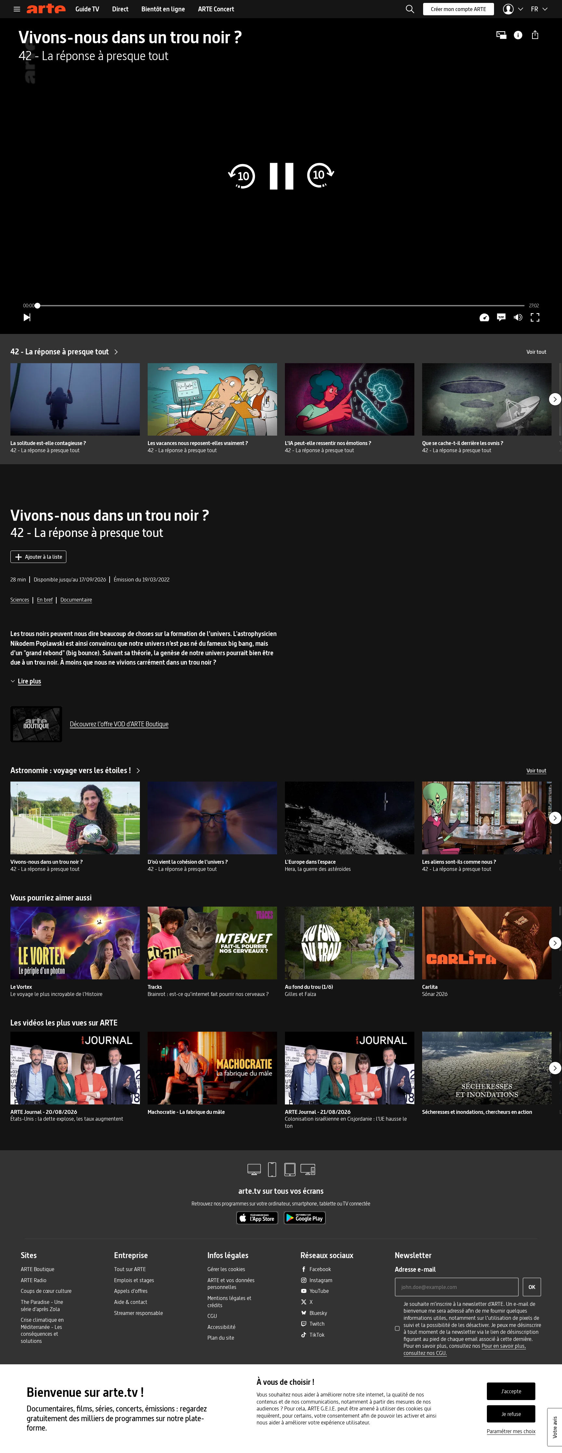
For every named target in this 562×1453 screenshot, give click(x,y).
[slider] (280, 305)
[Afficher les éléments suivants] (555, 399)
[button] (410, 9)
